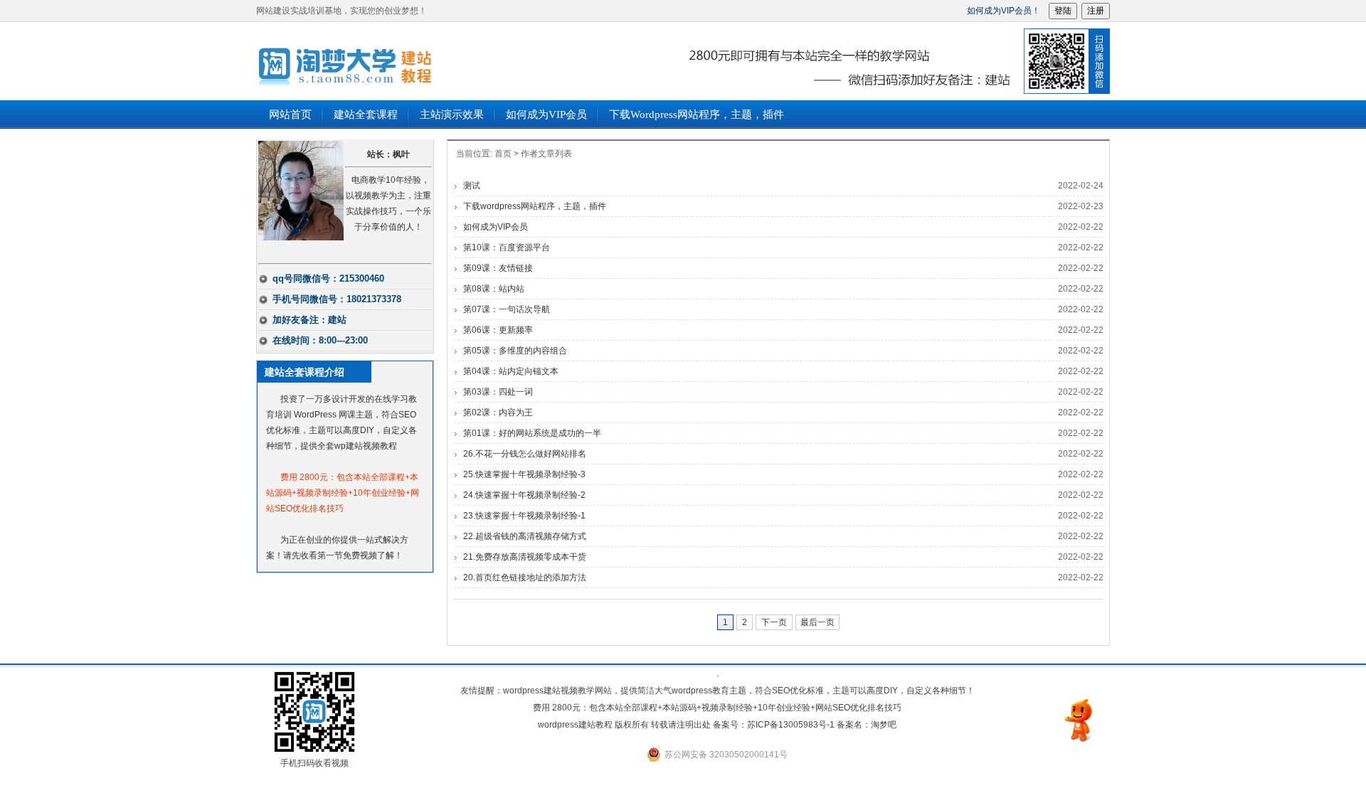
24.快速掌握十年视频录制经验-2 (524, 495)
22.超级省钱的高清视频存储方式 (524, 536)
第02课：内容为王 (498, 412)
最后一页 (817, 622)
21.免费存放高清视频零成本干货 (524, 557)
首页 (503, 154)
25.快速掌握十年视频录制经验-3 (524, 474)
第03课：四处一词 (498, 392)
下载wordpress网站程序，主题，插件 (696, 114)
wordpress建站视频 (540, 691)
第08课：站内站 (493, 289)
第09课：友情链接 (498, 268)
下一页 (774, 622)
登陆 (1062, 11)
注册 (1095, 11)
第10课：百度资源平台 (506, 247)
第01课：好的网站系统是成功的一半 (532, 433)
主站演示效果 (452, 114)
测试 (471, 186)
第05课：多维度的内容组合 (515, 351)
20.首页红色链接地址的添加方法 (524, 577)
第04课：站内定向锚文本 (510, 371)
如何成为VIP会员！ (1003, 11)
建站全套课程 (366, 114)
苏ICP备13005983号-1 (791, 725)
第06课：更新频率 (498, 330)
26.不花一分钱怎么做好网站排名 (524, 454)
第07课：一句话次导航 (506, 309)
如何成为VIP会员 (546, 114)
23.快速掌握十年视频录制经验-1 (524, 516)
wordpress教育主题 (709, 691)
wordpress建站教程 (434, 61)
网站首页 (290, 114)
